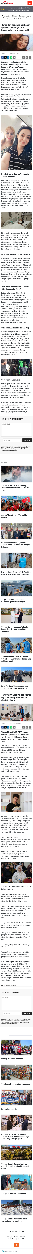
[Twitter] (5, 57)
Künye (16, 1237)
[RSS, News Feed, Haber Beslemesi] (16, 1245)
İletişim (22, 1237)
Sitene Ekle (21, 1239)
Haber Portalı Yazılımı (10, 1251)
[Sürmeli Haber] (7, 3)
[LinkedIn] (8, 57)
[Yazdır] (14, 57)
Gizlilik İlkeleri (11, 1239)
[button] (23, 57)
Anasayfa (7, 16)
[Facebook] (2, 57)
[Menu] (29, 3)
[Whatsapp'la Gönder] (11, 57)
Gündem (14, 16)
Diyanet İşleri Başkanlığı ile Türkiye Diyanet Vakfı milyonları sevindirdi (19, 9)
